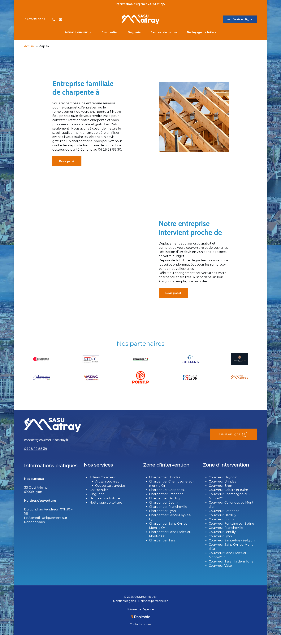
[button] (66, 161)
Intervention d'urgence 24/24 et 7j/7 (140, 4)
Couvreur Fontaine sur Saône (231, 523)
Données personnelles (153, 601)
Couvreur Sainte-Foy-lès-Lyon (232, 540)
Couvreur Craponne (224, 511)
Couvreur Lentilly (222, 532)
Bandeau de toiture (104, 498)
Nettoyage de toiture (105, 502)
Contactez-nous (140, 624)
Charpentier (98, 490)
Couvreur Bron (220, 485)
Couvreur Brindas (222, 481)
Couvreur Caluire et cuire (228, 490)
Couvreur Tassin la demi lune (231, 561)
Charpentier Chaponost (167, 490)
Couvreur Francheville (226, 528)
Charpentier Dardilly (164, 498)
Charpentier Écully (163, 502)
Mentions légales (124, 601)
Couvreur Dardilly (222, 515)
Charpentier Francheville (168, 507)
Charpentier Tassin (163, 540)
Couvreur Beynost (223, 477)
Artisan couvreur (108, 481)
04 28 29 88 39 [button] (35, 449)
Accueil (29, 46)
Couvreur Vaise (220, 565)
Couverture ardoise (110, 485)
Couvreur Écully (221, 519)
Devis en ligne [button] (229, 434)
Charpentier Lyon (162, 511)
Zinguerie (96, 494)
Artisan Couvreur (102, 477)
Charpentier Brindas (164, 477)
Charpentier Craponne (166, 494)
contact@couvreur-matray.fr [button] (46, 440)
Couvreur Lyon (220, 536)
